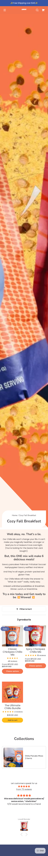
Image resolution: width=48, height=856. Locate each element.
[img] (24, 786)
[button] (37, 10)
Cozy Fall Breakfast (27, 515)
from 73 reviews (24, 789)
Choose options (12, 671)
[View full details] (12, 635)
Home (14, 515)
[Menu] (4, 10)
